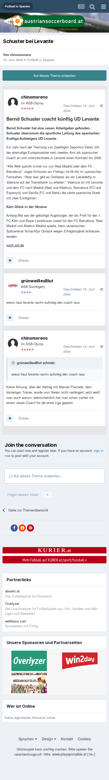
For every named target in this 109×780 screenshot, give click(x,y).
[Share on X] (6, 528)
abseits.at (12, 591)
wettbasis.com (15, 621)
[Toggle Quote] (13, 363)
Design (48, 738)
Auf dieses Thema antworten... (38, 475)
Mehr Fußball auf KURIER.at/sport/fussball (55, 559)
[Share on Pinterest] (30, 528)
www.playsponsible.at (69, 754)
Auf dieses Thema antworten (54, 75)
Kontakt (67, 738)
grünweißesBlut (37, 280)
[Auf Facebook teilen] (14, 528)
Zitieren (23, 260)
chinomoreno (20, 54)
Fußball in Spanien (41, 59)
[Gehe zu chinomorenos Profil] (13, 103)
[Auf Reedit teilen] (22, 528)
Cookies (84, 738)
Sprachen (27, 738)
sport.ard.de (15, 245)
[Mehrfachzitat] (9, 260)
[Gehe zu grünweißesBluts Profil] (13, 286)
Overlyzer (12, 603)
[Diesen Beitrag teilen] (101, 105)
